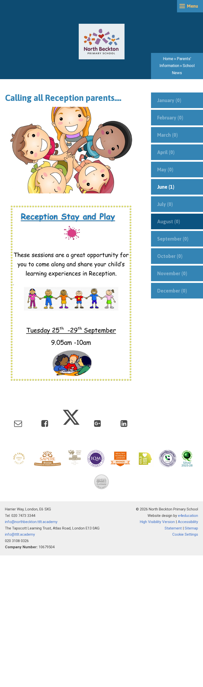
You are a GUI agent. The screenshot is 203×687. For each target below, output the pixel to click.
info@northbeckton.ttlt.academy (31, 522)
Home (168, 58)
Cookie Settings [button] (185, 534)
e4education (188, 515)
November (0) (172, 273)
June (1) (165, 187)
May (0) (165, 169)
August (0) (168, 221)
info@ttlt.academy (20, 534)
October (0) (169, 256)
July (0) (165, 204)
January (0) (169, 100)
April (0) (166, 152)
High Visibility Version (157, 522)
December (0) (172, 291)
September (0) (172, 239)
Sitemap (191, 528)
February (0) (170, 117)
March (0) (167, 135)
